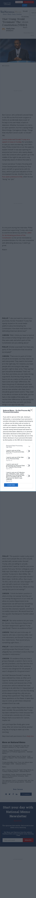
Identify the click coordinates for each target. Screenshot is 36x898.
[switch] (28, 451)
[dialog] (18, 449)
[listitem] (18, 446)
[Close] (32, 411)
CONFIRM (11, 485)
